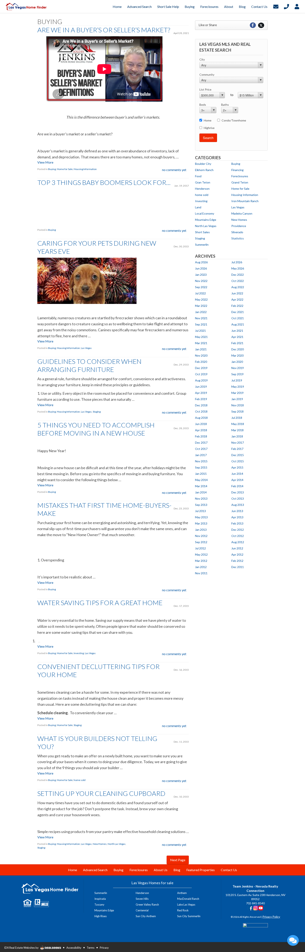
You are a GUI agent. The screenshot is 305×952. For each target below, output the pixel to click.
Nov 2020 (201, 355)
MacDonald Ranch (188, 898)
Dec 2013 (237, 492)
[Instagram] (255, 907)
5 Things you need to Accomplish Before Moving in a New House (96, 429)
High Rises (100, 916)
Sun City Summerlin (188, 916)
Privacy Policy (271, 916)
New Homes (100, 843)
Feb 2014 (237, 486)
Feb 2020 (201, 361)
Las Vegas (86, 348)
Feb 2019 (201, 399)
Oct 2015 (237, 461)
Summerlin (202, 244)
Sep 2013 (201, 504)
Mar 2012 (201, 560)
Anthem (182, 893)
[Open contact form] (275, 6)
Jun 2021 (237, 330)
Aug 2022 (237, 287)
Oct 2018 (201, 411)
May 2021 (201, 337)
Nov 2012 (201, 536)
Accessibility (73, 947)
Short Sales (202, 232)
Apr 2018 (201, 430)
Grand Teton (239, 182)
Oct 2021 (237, 318)
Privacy (104, 947)
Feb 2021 (237, 343)
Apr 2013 (237, 517)
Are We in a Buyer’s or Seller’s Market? (103, 30)
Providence (238, 226)
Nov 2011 (201, 573)
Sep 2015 (201, 467)
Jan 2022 (201, 312)
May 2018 (237, 424)
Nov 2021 (201, 318)
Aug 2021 (237, 324)
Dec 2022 (237, 274)
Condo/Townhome (234, 120)
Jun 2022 (237, 293)
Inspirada (100, 898)
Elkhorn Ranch (204, 170)
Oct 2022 (237, 281)
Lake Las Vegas (186, 904)
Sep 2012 (201, 542)
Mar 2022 (201, 305)
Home (207, 120)
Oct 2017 (201, 448)
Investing (79, 653)
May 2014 (201, 480)
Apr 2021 (237, 337)
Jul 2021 (200, 330)
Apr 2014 (237, 480)
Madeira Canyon (241, 213)
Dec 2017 (201, 442)
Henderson (202, 188)
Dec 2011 (237, 567)
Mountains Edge (205, 219)
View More (45, 162)
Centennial (142, 910)
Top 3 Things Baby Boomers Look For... (104, 182)
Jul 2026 (236, 262)
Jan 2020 (237, 361)
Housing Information (85, 169)
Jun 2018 (201, 424)
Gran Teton (202, 182)
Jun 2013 (237, 511)
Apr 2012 (237, 554)
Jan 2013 (201, 529)
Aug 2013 (237, 504)
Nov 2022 (201, 281)
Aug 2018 (201, 417)
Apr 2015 (237, 467)
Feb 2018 (201, 436)
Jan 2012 (201, 567)
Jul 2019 (236, 380)
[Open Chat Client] (293, 940)
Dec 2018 (201, 405)
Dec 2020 (237, 349)
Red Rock (183, 910)
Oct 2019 (201, 374)
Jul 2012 (200, 548)
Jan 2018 (237, 436)
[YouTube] (260, 907)
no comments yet (174, 170)
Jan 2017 (201, 455)
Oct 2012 (237, 536)
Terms (90, 947)
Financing (237, 170)
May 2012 (201, 554)
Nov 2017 (237, 442)
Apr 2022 (237, 299)
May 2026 (237, 268)
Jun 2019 (201, 386)
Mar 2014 (201, 486)
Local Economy (204, 213)
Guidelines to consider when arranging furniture (89, 365)
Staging (97, 411)
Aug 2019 (201, 380)
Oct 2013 (237, 498)
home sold (79, 780)
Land (198, 207)
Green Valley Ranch (147, 904)
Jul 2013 (200, 511)
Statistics (237, 238)
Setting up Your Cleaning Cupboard (101, 793)
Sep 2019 (237, 374)
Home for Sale (65, 169)
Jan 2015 (201, 473)
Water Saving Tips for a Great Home (99, 603)
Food (198, 176)
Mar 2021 (201, 343)
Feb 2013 (237, 523)
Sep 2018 (237, 411)
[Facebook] (250, 907)
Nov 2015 (201, 461)
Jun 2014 (237, 473)
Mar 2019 (237, 393)
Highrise (209, 128)
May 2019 (237, 386)
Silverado (237, 232)
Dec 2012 (237, 529)
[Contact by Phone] (286, 6)
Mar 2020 (237, 355)
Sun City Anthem (146, 916)
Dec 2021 (237, 312)
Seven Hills (142, 898)
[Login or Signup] (297, 6)
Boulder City (203, 163)
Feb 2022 (237, 305)
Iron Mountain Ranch (245, 201)
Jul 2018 (236, 417)
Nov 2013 (201, 498)
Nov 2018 (237, 405)
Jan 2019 (237, 399)
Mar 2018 (237, 430)
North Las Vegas (117, 843)
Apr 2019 (201, 393)
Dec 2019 (201, 368)
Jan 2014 (201, 492)
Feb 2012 (237, 560)
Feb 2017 (237, 448)
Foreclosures (239, 176)
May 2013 (201, 517)
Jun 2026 (201, 268)
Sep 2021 (201, 324)
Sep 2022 (201, 287)
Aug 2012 (237, 542)
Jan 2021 (201, 349)
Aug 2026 (201, 262)
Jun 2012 (237, 548)
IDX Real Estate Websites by (21, 947)
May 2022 (201, 299)
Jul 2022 (200, 293)
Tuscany (99, 904)
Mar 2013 (201, 523)
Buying (52, 169)
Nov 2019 (237, 368)
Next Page (177, 860)
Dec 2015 (237, 455)
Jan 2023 (201, 274)
